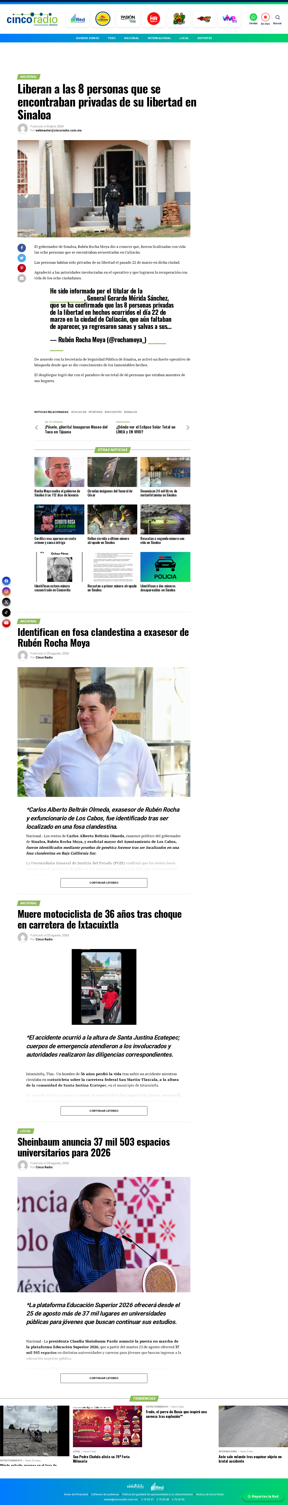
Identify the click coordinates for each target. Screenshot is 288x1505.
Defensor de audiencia (105, 1494)
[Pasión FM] (128, 19)
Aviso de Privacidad (76, 1494)
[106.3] (229, 19)
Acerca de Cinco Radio (210, 1494)
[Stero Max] (204, 19)
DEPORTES (205, 38)
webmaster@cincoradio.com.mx (59, 130)
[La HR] (153, 19)
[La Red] (78, 19)
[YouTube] (6, 623)
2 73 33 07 (147, 1499)
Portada (96, 412)
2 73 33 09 (178, 1499)
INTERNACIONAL (159, 38)
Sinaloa (131, 412)
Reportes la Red (265, 1496)
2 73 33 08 (163, 1499)
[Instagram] (6, 591)
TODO (112, 38)
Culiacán (79, 412)
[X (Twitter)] (6, 602)
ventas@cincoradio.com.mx (121, 1499)
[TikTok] (6, 612)
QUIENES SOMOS (87, 38)
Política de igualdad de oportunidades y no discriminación (157, 1494)
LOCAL (184, 38)
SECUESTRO (114, 412)
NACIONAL (131, 38)
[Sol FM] (179, 19)
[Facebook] (6, 581)
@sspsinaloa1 (67, 298)
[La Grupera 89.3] (103, 19)
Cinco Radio (44, 657)
